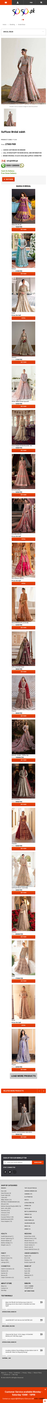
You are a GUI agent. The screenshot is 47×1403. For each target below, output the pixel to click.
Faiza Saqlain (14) (6, 1221)
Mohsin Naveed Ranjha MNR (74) (11, 1206)
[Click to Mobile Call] (3, 165)
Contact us (6, 1374)
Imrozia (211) (5, 1215)
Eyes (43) (27, 1271)
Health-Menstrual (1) (7, 1236)
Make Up (27, 1266)
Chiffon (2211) (5, 1256)
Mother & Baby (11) (6, 1243)
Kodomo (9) (4, 1271)
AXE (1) (26, 1199)
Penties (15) (28, 1260)
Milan (13, 976)
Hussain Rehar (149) (7, 1217)
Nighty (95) (27, 1256)
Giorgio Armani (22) (30, 1191)
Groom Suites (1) (29, 1245)
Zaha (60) (4, 1197)
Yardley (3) (27, 1214)
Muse (13, 1020)
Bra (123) (27, 1258)
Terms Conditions (14, 1372)
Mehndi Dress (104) (30, 1238)
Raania (14, 711)
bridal (13, 313)
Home (4, 24)
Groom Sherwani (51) (30, 1243)
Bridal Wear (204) (29, 1236)
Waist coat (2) (28, 1247)
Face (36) (27, 1269)
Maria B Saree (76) (6, 1258)
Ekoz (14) (27, 1226)
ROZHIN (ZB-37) (16, 534)
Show (43, 31)
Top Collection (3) (30, 1188)
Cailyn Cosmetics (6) (7, 1277)
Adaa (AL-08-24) (16, 224)
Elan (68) (3, 1191)
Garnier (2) (4, 1273)
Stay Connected (9, 1167)
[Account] (18, 2)
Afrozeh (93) (5, 1204)
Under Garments (31, 1253)
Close (45, 1389)
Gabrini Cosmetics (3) (7, 1269)
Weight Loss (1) (6, 1245)
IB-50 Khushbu (16, 490)
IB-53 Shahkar (16, 799)
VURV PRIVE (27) (29, 1220)
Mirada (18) (28, 1217)
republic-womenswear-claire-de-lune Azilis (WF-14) (22, 1132)
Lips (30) (27, 1277)
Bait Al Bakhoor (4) (30, 1211)
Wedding (12, 24)
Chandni (14, 843)
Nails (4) (27, 1273)
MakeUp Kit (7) (28, 1275)
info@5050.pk (12, 161)
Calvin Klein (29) (29, 1223)
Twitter (10, 1172)
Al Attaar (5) (28, 1197)
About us (3, 1372)
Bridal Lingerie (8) (29, 1262)
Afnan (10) (27, 1205)
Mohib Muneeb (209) (7, 1219)
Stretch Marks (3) (6, 1240)
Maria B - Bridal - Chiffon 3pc (20, 755)
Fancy (3, 1253)
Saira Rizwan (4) (6, 1193)
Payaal (14, 1064)
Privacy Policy (26, 1372)
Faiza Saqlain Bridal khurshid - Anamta (22, 445)
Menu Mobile (6, 2)
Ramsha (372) (5, 1210)
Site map (15, 1374)
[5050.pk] (23, 9)
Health (4, 1234)
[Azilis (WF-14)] (23, 1113)
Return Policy (38, 1372)
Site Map (3, 1290)
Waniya (14, 932)
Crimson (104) (5, 1212)
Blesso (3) (4, 1275)
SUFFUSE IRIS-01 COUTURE (20, 888)
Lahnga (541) (5, 1262)
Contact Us (4, 1288)
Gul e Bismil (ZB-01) (18, 578)
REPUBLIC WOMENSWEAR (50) (10, 1202)
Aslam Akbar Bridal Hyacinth (20, 401)
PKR (31, 2)
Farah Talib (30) (5, 1195)
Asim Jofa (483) (6, 1208)
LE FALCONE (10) (29, 1202)
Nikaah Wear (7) (29, 1240)
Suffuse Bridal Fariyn (18, 667)
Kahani (14, 269)
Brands (3, 1188)
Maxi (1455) (4, 1260)
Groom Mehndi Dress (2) (31, 1249)
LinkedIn (15, 1172)
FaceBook (5, 1172)
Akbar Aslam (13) (6, 1199)
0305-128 (12, 165)
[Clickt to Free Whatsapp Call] (22, 165)
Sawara (14, 357)
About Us (4, 1286)
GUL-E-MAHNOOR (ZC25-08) (20, 622)
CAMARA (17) (28, 1194)
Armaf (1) (27, 1229)
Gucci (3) (27, 1208)
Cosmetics (5, 1266)
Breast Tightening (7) (7, 1238)
